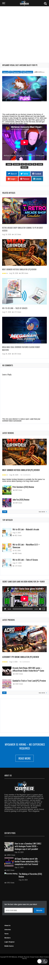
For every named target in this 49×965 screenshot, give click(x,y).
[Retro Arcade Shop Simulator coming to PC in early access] (24, 210)
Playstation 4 (17, 72)
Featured (5, 72)
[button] (42, 961)
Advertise (7, 929)
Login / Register (9, 942)
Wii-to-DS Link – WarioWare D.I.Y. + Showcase (26, 546)
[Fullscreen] (44, 609)
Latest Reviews (8, 433)
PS (26, 164)
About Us (7, 925)
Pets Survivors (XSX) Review (23, 486)
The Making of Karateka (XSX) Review (30, 875)
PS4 (30, 164)
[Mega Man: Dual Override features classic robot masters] (24, 330)
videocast (24, 167)
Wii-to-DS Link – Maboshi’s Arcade (26, 529)
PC (10, 72)
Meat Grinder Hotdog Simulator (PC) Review (19, 269)
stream (40, 164)
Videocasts (29, 72)
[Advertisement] (24, 33)
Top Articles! (7, 520)
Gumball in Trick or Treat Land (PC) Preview (29, 680)
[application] (24, 598)
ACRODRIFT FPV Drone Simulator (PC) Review (20, 656)
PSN (23, 72)
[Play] (5, 609)
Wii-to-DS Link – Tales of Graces (14, 308)
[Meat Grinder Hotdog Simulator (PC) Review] (24, 252)
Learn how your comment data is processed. (21, 420)
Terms (6, 934)
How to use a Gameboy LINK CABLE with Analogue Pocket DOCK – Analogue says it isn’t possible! (28, 846)
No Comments (26, 475)
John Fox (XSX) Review (21, 499)
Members (7, 938)
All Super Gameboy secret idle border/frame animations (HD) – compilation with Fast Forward (27, 861)
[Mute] (40, 609)
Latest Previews (8, 620)
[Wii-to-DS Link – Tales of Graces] (24, 291)
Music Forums (44, 957)
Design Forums (34, 957)
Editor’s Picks (9, 833)
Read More (24, 758)
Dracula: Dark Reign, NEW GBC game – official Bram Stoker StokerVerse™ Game (28, 669)
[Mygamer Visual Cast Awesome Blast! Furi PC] (24, 88)
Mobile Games (9, 946)
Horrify (24, 958)
